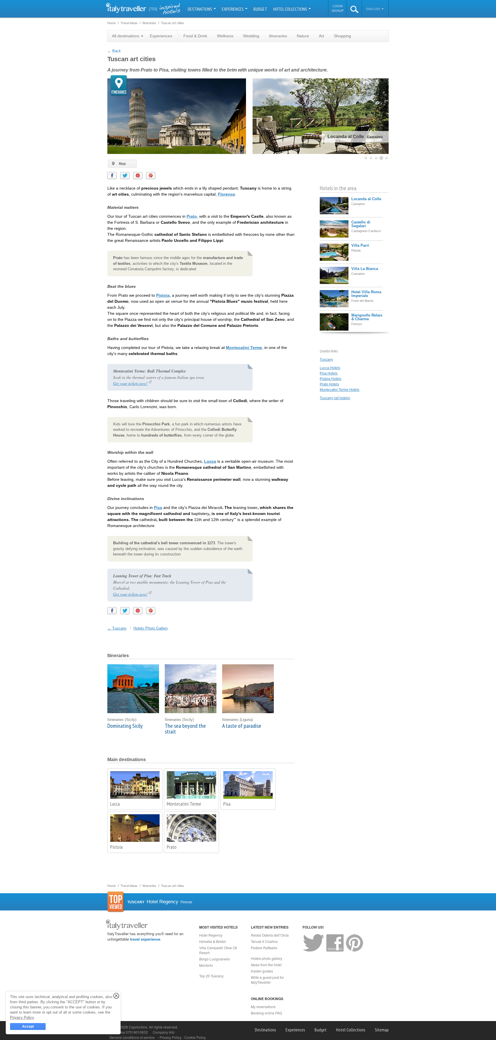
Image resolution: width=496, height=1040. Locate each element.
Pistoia (163, 295)
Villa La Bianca (364, 269)
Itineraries (278, 36)
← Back (114, 51)
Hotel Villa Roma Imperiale (366, 294)
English (373, 9)
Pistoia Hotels (330, 379)
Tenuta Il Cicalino (264, 941)
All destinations (126, 36)
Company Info (164, 1032)
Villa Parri (360, 245)
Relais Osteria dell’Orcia (270, 935)
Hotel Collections (290, 9)
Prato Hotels (329, 384)
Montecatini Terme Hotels (339, 390)
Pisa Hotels (329, 373)
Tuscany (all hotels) (335, 398)
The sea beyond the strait (185, 728)
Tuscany (326, 360)
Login (338, 6)
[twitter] (124, 175)
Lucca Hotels (330, 368)
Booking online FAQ (266, 1012)
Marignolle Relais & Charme (366, 317)
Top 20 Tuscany (211, 975)
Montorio (206, 965)
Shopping (342, 36)
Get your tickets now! (130, 383)
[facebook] (112, 175)
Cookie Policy (195, 1037)
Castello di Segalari (360, 224)
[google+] (150, 175)
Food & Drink (195, 36)
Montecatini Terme (244, 347)
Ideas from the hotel (266, 964)
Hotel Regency (210, 935)
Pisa (158, 507)
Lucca (210, 461)
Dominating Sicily (125, 726)
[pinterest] (137, 175)
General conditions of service (132, 1037)
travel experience (145, 939)
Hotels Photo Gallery (150, 628)
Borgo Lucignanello (214, 958)
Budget (260, 9)
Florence (226, 194)
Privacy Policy (171, 1037)
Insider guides (262, 970)
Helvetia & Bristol (212, 941)
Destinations (200, 9)
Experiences (233, 9)
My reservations (263, 1006)
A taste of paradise (241, 726)
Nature (303, 36)
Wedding (251, 36)
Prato (192, 216)
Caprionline (138, 1026)
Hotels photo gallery (266, 958)
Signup (338, 10)
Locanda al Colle (366, 199)
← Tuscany (117, 628)
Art (321, 36)
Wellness (225, 36)
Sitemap (382, 1030)
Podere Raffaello (264, 947)
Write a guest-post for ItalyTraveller (267, 980)
